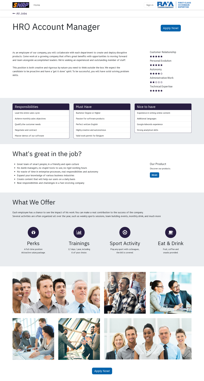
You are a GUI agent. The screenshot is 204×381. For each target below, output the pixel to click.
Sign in (149, 5)
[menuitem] (36, 5)
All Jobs (21, 13)
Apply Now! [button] (170, 28)
